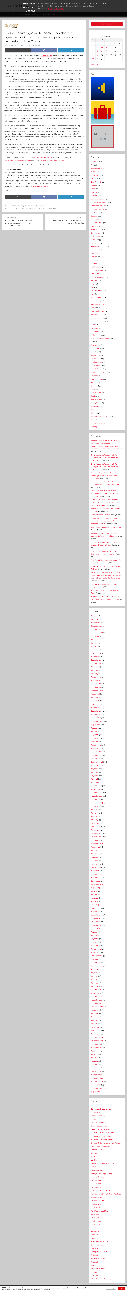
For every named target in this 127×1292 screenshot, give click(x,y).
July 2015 (94, 810)
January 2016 (95, 789)
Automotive (95, 175)
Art (92, 165)
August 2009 (95, 1051)
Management (29, 206)
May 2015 (94, 816)
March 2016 (95, 782)
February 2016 (96, 786)
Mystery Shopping (97, 314)
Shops (93, 389)
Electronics (95, 226)
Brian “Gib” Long (12, 208)
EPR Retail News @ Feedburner (102, 1133)
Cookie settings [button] (111, 1289)
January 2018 (95, 708)
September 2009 (97, 1047)
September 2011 (97, 966)
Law (92, 287)
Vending (94, 427)
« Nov (93, 64)
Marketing (94, 301)
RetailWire (95, 1231)
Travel (93, 420)
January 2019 (95, 680)
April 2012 (94, 942)
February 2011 (96, 990)
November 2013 (96, 877)
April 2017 (94, 738)
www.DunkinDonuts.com (43, 157)
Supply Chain (96, 403)
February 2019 (96, 677)
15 (92, 51)
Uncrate (94, 1272)
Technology (95, 406)
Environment (95, 233)
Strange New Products (99, 1252)
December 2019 (96, 660)
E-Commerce (96, 223)
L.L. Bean (94, 1160)
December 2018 (96, 684)
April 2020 (94, 646)
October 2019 (96, 663)
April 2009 (94, 1064)
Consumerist (95, 1112)
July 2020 (94, 640)
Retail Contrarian (97, 1197)
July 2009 (94, 1054)
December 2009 (97, 1037)
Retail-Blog (95, 1218)
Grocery (94, 263)
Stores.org (94, 1248)
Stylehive (94, 1255)
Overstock (94, 328)
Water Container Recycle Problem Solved (106, 527)
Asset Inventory (96, 168)
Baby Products (96, 182)
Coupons (94, 216)
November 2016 (96, 755)
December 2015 (96, 793)
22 (93, 55)
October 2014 (96, 840)
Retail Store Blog (97, 1204)
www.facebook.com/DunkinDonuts (18, 160)
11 (106, 47)
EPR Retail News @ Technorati (102, 1139)
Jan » (98, 64)
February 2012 (96, 949)
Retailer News (96, 1221)
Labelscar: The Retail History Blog (103, 1163)
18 (106, 51)
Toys (92, 410)
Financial (94, 243)
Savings (94, 382)
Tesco (93, 1265)
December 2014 (96, 833)
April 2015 (94, 820)
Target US (94, 1262)
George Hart (32, 208)
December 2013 (96, 874)
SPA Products (96, 393)
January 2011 (95, 993)
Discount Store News (98, 1123)
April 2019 (94, 674)
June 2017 (94, 731)
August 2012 (95, 928)
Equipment (95, 236)
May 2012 (94, 939)
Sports (93, 396)
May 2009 (94, 1061)
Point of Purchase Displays (100, 338)
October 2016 (96, 759)
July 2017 (94, 728)
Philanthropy (95, 335)
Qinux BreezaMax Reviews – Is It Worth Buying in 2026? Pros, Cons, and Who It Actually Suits (105, 458)
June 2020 (94, 643)
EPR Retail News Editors (33, 45)
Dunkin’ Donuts (46, 56)
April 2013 (94, 901)
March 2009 (95, 1068)
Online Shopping (97, 321)
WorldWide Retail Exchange (101, 1279)
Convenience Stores (98, 209)
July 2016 (94, 769)
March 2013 (95, 905)
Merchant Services (97, 304)
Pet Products (95, 331)
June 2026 (94, 616)
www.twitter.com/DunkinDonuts (52, 160)
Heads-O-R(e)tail (97, 1150)
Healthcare (95, 267)
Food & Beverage (19, 206)
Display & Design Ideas (99, 1126)
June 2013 (94, 894)
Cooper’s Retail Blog (98, 1116)
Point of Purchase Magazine (101, 1190)
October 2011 (95, 962)
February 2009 (96, 1071)
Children (94, 195)
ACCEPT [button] (121, 1288)
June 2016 (94, 772)
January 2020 (96, 657)
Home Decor (95, 274)
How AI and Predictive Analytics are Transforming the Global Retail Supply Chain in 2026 (104, 493)
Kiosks (93, 284)
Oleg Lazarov (96, 1184)
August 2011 (95, 969)
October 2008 (96, 1085)
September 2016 (97, 762)
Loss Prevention (97, 291)
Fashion (94, 240)
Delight (93, 1119)
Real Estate (95, 345)
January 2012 (95, 952)
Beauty (93, 185)
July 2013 (94, 891)
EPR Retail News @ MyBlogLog (102, 1136)
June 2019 (94, 670)
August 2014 (95, 847)
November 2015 (96, 796)
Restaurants (95, 348)
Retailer (41, 206)
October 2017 (96, 718)
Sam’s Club (95, 1238)
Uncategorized (96, 423)
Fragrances (95, 250)
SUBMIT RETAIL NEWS (107, 24)
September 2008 (97, 1088)
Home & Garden (97, 270)
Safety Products (97, 379)
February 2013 (96, 908)
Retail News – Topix (98, 1201)
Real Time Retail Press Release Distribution (106, 1194)
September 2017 (97, 721)
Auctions (94, 172)
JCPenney (94, 1153)
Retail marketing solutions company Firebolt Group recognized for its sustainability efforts (104, 521)
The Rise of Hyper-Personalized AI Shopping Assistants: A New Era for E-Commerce (104, 475)
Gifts (92, 260)
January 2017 (95, 748)
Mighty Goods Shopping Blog (101, 1173)
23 (97, 55)
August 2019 (95, 667)
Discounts (94, 219)
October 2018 (96, 687)
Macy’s (93, 1167)
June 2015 (94, 813)
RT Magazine (95, 1235)
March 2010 (95, 1027)
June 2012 (94, 935)
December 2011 (96, 956)
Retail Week (95, 1214)
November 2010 (96, 1000)
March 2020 (95, 650)
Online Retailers (97, 318)
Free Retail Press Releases (100, 1146)
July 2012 (94, 932)
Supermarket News (98, 1258)
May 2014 (94, 857)
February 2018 (96, 704)
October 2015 (96, 799)
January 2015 (95, 830)
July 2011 (94, 973)
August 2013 (95, 888)
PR (92, 342)
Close (103, 3)
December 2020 (97, 626)
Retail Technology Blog (99, 1211)
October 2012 (96, 922)
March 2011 (95, 986)
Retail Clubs (95, 355)
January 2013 (95, 912)
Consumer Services (98, 206)
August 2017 (95, 725)
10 (102, 47)
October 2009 (96, 1044)
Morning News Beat (98, 1177)
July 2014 (94, 850)
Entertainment (96, 229)
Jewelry (94, 280)
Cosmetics (95, 212)
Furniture (94, 253)
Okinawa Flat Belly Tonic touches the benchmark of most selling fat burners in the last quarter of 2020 (105, 502)
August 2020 (95, 636)
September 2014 (97, 843)
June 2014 (94, 854)
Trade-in (94, 413)
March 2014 (95, 864)
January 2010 (95, 1034)
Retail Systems (96, 1207)
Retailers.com (96, 1224)
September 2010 (97, 1007)
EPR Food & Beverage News (101, 1129)
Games (93, 257)
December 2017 (96, 711)
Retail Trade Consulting (99, 372)
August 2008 (95, 1092)
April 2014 (94, 861)
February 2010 (96, 1030)
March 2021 (95, 619)
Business (10, 206)
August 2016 (95, 765)
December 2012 (96, 915)
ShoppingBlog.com (98, 1245)
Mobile (93, 308)
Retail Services (96, 362)
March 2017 (95, 742)
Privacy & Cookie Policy (56, 9)
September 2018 (97, 691)
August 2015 (95, 806)
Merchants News (97, 1170)
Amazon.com (95, 1105)
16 (97, 51)
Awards (93, 178)
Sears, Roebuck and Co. (99, 1241)
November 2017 (96, 714)
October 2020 (96, 629)
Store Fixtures (96, 399)
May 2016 (94, 776)
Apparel (94, 162)
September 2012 (97, 925)
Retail (36, 206)
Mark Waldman (51, 208)
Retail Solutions (96, 369)
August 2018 (95, 694)
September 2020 (97, 633)
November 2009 (97, 1041)
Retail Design (96, 359)
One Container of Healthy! (100, 515)
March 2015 (95, 823)
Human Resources (97, 277)
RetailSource (95, 1228)
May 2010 (94, 1020)
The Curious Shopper (98, 1269)
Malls (93, 294)
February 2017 (96, 745)
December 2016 (96, 752)
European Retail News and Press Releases (106, 1143)
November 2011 (96, 959)
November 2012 (96, 918)
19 (110, 51)
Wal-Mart (94, 1275)
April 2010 (94, 1024)
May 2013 (94, 898)
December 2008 (97, 1078)
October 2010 (96, 1003)
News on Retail (96, 1180)
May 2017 (94, 735)
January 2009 (96, 1075)
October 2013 (96, 881)
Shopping (94, 386)
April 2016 (94, 779)
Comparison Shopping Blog (101, 1109)
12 (110, 47)
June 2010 (94, 1017)
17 (102, 51)
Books (93, 189)
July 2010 (94, 1013)
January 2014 (95, 871)
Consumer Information (99, 202)
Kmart (93, 1156)
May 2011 (94, 979)
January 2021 (95, 623)
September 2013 (97, 884)
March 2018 (95, 701)
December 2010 (96, 996)
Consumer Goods (97, 199)
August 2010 (95, 1010)
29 (93, 59)
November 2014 (96, 837)
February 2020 (96, 653)
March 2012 (95, 945)
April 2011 (94, 983)
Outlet (93, 325)
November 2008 (97, 1081)
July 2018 (94, 697)
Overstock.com (96, 1187)
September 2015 (97, 803)
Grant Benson (41, 208)
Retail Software (96, 365)
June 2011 (94, 976)
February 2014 (96, 867)
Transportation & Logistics (100, 416)
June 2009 (94, 1058)
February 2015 (96, 827)
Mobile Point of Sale (98, 311)
